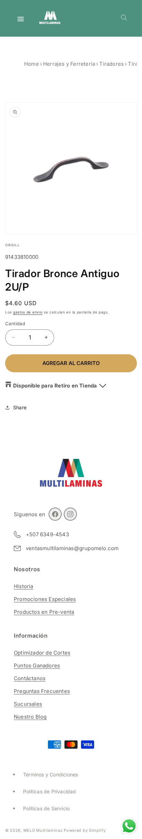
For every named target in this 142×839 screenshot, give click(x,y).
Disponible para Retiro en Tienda (55, 385)
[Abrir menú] (21, 19)
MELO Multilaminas (43, 830)
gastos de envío (28, 312)
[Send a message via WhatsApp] (129, 826)
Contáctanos (29, 678)
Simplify (97, 830)
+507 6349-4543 (47, 534)
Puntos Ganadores (37, 665)
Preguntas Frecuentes (42, 691)
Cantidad (15, 323)
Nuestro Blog (30, 716)
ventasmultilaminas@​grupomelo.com (72, 548)
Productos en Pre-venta (44, 612)
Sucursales (28, 704)
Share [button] (20, 407)
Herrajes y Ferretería (69, 64)
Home (31, 64)
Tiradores (111, 64)
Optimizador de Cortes (42, 652)
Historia (23, 586)
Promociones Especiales (45, 599)
